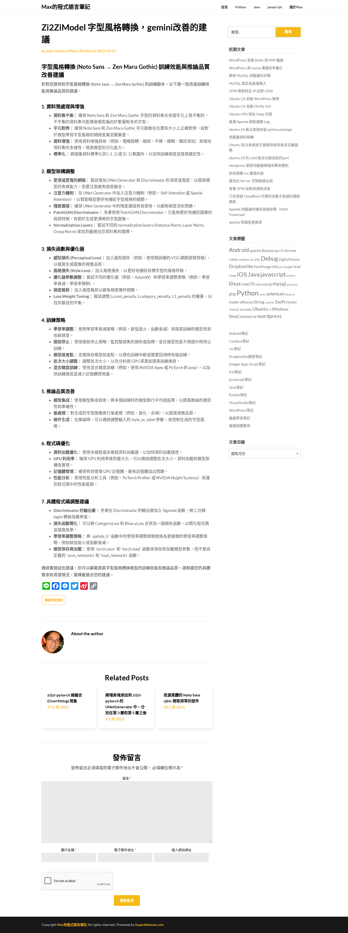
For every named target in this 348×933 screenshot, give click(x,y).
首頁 (224, 7)
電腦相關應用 (239, 425)
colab (233, 259)
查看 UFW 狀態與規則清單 (249, 188)
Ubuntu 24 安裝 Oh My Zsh (250, 106)
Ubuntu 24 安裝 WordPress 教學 (254, 99)
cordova (243, 259)
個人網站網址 (182, 850)
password (292, 284)
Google (288, 267)
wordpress (269, 316)
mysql (279, 284)
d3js (257, 259)
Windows (280, 309)
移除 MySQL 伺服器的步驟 (250, 75)
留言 (126, 778)
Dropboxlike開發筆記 (245, 356)
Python (240, 7)
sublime (269, 302)
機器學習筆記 (54, 600)
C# (281, 251)
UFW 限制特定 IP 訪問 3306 (251, 91)
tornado (246, 309)
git (280, 266)
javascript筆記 (240, 379)
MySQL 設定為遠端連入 (247, 83)
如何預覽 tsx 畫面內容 (246, 173)
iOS (242, 274)
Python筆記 (238, 395)
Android (239, 249)
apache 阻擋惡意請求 (245, 222)
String (259, 302)
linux (235, 283)
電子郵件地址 (125, 850)
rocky (262, 294)
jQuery (290, 275)
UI (270, 309)
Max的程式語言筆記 (65, 6)
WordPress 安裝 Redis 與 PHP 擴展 (256, 60)
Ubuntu (260, 309)
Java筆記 (236, 387)
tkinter (291, 302)
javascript (275, 7)
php (232, 293)
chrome (290, 250)
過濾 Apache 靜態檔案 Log (249, 121)
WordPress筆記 (241, 410)
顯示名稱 (68, 850)
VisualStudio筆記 (242, 402)
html (296, 266)
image (232, 275)
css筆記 (235, 349)
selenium (275, 293)
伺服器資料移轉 (241, 137)
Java (257, 7)
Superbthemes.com (149, 925)
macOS (248, 283)
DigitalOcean (289, 259)
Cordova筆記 (239, 341)
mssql (267, 284)
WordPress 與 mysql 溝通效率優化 (256, 68)
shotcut (290, 294)
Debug (269, 258)
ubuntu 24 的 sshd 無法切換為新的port (259, 158)
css (252, 259)
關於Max (296, 7)
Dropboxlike (241, 266)
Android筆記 (238, 333)
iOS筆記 (235, 372)
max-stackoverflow (61, 51)
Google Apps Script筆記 (247, 364)
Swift (280, 301)
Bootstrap (270, 250)
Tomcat (234, 309)
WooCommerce (243, 316)
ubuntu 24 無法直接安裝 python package (260, 129)
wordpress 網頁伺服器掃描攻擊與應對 (259, 165)
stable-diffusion (241, 302)
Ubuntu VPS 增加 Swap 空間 (250, 114)
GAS (275, 266)
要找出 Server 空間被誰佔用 (251, 181)
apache (255, 250)
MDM (258, 284)
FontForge (262, 266)
